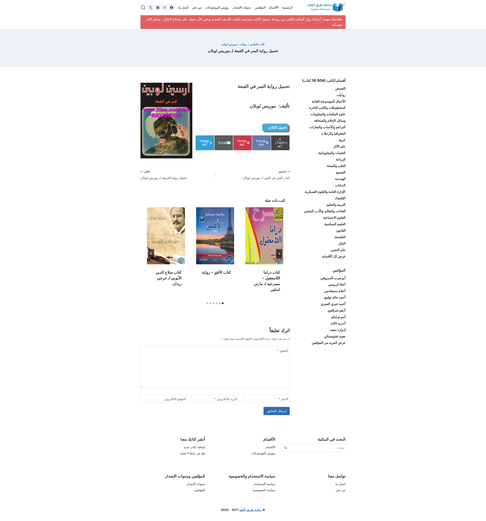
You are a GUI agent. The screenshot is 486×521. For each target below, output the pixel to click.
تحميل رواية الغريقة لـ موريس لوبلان (163, 175)
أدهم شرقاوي (337, 310)
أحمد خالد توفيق (335, 297)
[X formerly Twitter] (151, 8)
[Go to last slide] (279, 253)
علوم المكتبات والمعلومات (328, 114)
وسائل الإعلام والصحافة (330, 120)
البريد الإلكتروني (225, 399)
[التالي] (151, 253)
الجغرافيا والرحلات (333, 133)
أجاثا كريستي (337, 284)
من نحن (197, 7)
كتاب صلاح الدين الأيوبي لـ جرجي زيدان (169, 278)
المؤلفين (260, 7)
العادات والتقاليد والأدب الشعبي (325, 211)
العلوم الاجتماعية (334, 217)
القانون (341, 230)
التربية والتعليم (336, 204)
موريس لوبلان (229, 44)
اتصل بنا (183, 7)
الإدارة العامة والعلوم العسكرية (325, 192)
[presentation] (264, 235)
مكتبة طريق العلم (250, 510)
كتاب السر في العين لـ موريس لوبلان (266, 175)
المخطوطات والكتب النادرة (327, 108)
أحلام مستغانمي (335, 291)
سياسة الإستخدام (264, 484)
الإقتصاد (340, 198)
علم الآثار (339, 146)
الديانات (340, 185)
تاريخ (342, 140)
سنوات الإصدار (242, 7)
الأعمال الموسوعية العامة (329, 101)
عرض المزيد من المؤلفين (329, 343)
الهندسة (340, 179)
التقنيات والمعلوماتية (332, 153)
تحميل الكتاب (277, 127)
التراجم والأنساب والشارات (327, 127)
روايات (243, 44)
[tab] (223, 303)
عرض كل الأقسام (334, 256)
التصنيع (341, 172)
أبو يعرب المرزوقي (333, 278)
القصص (340, 88)
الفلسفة (340, 237)
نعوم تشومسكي (335, 336)
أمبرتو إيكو (338, 317)
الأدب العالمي (257, 44)
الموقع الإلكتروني (175, 399)
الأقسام (274, 7)
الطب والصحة (336, 166)
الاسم (283, 399)
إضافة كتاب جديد (194, 447)
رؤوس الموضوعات (217, 7)
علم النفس (338, 250)
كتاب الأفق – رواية (216, 272)
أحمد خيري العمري (333, 304)
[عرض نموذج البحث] (143, 7)
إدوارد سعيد (338, 330)
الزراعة (341, 159)
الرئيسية (287, 7)
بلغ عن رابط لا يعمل (192, 453)
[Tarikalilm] (172, 8)
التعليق (282, 351)
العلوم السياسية (335, 224)
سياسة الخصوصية (264, 490)
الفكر (342, 243)
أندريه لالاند (338, 323)
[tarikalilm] (165, 8)
